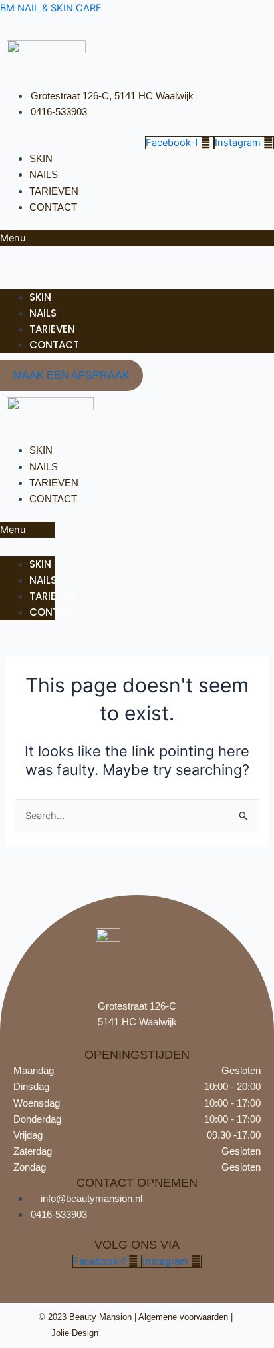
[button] (137, 238)
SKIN (41, 158)
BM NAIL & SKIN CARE (51, 8)
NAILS (43, 174)
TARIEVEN (53, 191)
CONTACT (53, 207)
